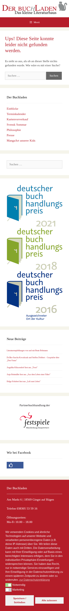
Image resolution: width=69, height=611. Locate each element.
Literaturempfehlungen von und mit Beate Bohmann (27, 350)
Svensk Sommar (16, 124)
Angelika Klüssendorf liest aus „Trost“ (22, 367)
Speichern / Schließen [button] (19, 600)
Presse (10, 135)
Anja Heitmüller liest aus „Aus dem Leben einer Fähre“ (28, 374)
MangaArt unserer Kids (21, 140)
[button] (8, 585)
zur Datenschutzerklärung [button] (34, 579)
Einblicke (12, 108)
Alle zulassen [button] (49, 600)
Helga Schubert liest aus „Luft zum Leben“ (24, 381)
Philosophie (14, 130)
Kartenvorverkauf (17, 119)
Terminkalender (16, 114)
